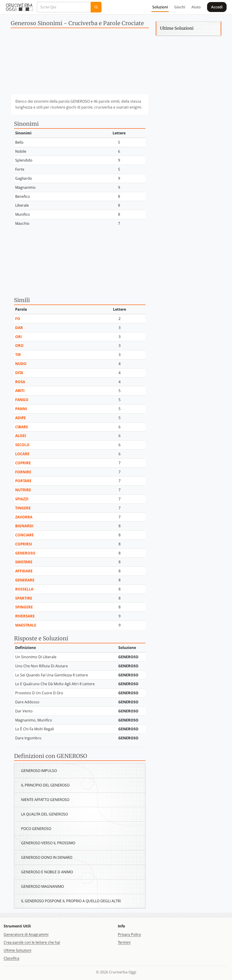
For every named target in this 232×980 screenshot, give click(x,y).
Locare (22, 453)
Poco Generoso (36, 828)
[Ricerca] (96, 7)
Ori (18, 336)
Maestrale (25, 625)
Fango (21, 399)
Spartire (23, 598)
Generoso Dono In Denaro (46, 857)
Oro (19, 345)
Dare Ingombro (28, 738)
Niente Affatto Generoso (45, 799)
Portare (23, 480)
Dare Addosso (27, 701)
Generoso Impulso (39, 770)
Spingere (24, 607)
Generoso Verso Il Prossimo (48, 842)
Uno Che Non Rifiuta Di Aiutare (41, 665)
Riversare (25, 616)
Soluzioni (160, 7)
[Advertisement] (80, 62)
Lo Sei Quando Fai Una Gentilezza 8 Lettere (51, 675)
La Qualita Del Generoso (44, 814)
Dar (19, 327)
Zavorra (23, 517)
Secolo (22, 444)
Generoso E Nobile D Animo (47, 871)
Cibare (21, 426)
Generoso (25, 553)
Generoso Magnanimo (42, 886)
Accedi (216, 7)
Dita (19, 372)
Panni (21, 408)
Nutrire (23, 489)
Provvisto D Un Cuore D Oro (39, 692)
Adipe (20, 417)
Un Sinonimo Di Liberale (35, 656)
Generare (24, 580)
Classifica (11, 958)
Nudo (21, 363)
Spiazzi (21, 498)
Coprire (23, 462)
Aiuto (196, 7)
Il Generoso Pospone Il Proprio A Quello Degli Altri (71, 900)
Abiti (19, 390)
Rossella (24, 589)
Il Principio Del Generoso (45, 785)
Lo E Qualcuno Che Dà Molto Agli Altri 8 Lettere (55, 683)
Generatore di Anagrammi (26, 934)
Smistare (23, 561)
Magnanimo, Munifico (33, 720)
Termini (124, 942)
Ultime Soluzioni (17, 950)
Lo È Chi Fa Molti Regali (34, 728)
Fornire (23, 471)
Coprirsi (23, 544)
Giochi (179, 7)
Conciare (24, 534)
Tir (18, 354)
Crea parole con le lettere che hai (32, 942)
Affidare (24, 571)
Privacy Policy (129, 934)
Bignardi (24, 525)
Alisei (20, 435)
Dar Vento (24, 711)
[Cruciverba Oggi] (19, 7)
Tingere (23, 508)
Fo (17, 318)
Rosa (20, 381)
